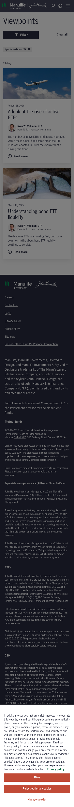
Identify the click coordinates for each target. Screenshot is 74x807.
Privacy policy (55, 769)
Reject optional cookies (37, 788)
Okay (37, 777)
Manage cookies (37, 799)
